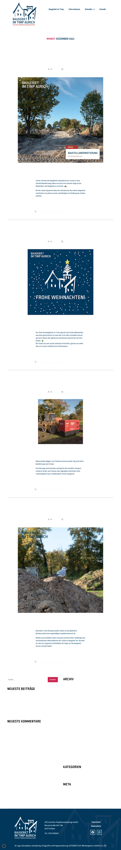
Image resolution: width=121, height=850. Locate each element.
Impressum (96, 822)
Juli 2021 (66, 737)
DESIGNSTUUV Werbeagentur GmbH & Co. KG (87, 845)
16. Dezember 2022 (68, 392)
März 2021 (66, 749)
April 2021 (66, 746)
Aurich (63, 212)
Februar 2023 (67, 685)
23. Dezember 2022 (68, 69)
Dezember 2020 (68, 759)
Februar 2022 (67, 719)
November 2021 (68, 728)
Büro (44, 212)
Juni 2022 (66, 707)
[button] (4, 846)
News (60, 55)
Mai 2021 (66, 743)
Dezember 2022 (68, 688)
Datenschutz (96, 826)
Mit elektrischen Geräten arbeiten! (19, 699)
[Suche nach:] (27, 680)
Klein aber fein (60, 385)
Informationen (74, 9)
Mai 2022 (66, 710)
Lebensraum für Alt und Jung (17, 695)
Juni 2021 (66, 740)
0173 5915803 (53, 833)
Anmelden (66, 790)
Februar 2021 (67, 752)
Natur (59, 212)
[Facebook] (92, 832)
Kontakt (102, 9)
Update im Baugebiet (60, 62)
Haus (56, 212)
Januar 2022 (67, 722)
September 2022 (68, 697)
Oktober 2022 (67, 694)
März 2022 (66, 716)
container (39, 212)
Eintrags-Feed (68, 793)
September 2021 (68, 731)
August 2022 (67, 701)
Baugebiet (48, 212)
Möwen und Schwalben (60, 512)
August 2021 (67, 734)
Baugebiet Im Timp (56, 9)
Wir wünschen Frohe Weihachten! (60, 234)
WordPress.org (68, 799)
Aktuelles (88, 9)
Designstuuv (55, 69)
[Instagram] (99, 832)
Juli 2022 (66, 704)
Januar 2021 (67, 756)
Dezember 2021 (68, 725)
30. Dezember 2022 (68, 241)
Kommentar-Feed (69, 796)
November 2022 (68, 691)
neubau (53, 212)
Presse (65, 773)
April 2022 (66, 713)
